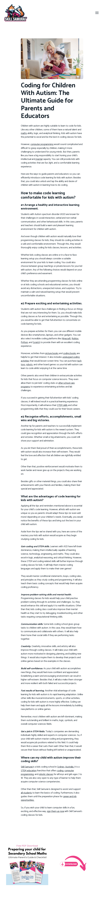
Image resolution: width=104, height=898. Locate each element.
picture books (51, 353)
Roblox (75, 339)
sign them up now (55, 811)
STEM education (29, 771)
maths (24, 133)
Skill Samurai (27, 767)
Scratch (36, 342)
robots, (29, 364)
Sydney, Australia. (65, 767)
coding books (69, 353)
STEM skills (62, 405)
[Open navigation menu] (97, 13)
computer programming (41, 144)
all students (26, 793)
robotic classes (46, 774)
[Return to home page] (15, 12)
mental (38, 159)
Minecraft (66, 339)
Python (24, 342)
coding (60, 771)
